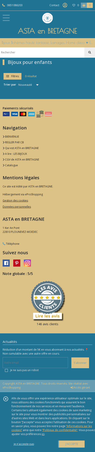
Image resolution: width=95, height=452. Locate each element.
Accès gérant (81, 387)
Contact (54, 5)
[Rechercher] (89, 52)
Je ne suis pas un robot (24, 370)
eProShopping (12, 387)
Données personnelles (17, 207)
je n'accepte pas (24, 444)
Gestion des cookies (15, 200)
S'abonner (80, 363)
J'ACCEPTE (72, 444)
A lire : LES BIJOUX (15, 154)
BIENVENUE (11, 136)
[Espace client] (65, 5)
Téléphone (12, 244)
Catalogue (11, 165)
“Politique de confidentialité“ (60, 430)
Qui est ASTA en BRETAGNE (21, 148)
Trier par (10, 84)
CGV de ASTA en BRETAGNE (21, 159)
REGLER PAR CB (14, 142)
